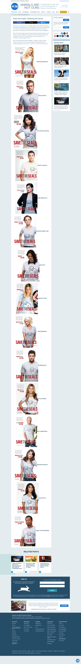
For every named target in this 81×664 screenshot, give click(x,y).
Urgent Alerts (26, 623)
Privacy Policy (14, 653)
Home (12, 14)
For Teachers (26, 631)
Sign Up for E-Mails (16, 636)
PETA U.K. (61, 623)
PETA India (61, 633)
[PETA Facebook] (62, 33)
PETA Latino (61, 640)
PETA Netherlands (62, 629)
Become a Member (51, 625)
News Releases (38, 625)
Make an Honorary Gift (51, 631)
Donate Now (49, 623)
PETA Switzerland (62, 631)
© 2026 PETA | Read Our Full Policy (19, 651)
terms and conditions (46, 595)
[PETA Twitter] (64, 33)
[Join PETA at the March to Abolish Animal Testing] (61, 50)
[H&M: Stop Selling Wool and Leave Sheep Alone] (61, 62)
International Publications (14, 643)
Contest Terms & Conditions (41, 651)
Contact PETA (15, 640)
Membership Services (51, 639)
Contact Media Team (40, 631)
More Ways (49, 643)
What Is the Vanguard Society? (51, 637)
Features (15, 14)
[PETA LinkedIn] (60, 36)
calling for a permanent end (31, 43)
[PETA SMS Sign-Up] (58, 36)
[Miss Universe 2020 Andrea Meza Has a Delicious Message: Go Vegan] (31, 564)
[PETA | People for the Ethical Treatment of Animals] (14, 6)
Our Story (14, 623)
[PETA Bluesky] (65, 36)
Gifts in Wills (49, 634)
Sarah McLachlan (24, 42)
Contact (33, 651)
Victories (13, 631)
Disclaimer (50, 651)
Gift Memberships (50, 641)
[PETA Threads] (68, 36)
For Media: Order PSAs (40, 629)
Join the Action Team (28, 627)
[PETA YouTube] (55, 36)
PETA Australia (62, 634)
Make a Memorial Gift (51, 629)
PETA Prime (14, 634)
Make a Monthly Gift (51, 627)
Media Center (38, 623)
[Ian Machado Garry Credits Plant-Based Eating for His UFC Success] (45, 564)
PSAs (36, 627)
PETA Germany (62, 627)
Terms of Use (21, 653)
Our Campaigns (27, 625)
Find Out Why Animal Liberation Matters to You (16, 628)
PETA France (61, 625)
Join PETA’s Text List (16, 638)
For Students (26, 629)
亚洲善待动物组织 (62, 638)
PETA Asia (61, 636)
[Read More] (40, 606)
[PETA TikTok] (63, 36)
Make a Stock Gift (50, 633)
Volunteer (14, 633)
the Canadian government (23, 26)
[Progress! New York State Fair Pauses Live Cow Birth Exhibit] (61, 76)
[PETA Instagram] (67, 33)
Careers (13, 625)
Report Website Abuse (29, 653)
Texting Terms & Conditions (59, 651)
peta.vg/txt (57, 23)
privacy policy (48, 596)
